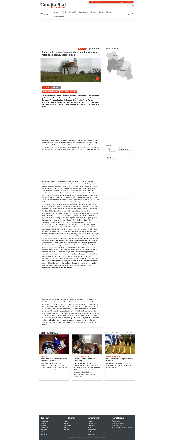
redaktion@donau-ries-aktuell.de (122, 427)
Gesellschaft (83, 12)
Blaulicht (93, 12)
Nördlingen (44, 427)
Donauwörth (44, 421)
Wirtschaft (72, 12)
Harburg (43, 423)
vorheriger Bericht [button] (113, 332)
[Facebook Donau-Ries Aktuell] (130, 5)
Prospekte (121, 2)
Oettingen (44, 430)
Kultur (101, 12)
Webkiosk (92, 2)
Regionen (55, 12)
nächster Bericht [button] (127, 332)
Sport (66, 421)
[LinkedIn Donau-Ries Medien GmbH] (132, 5)
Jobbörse (99, 2)
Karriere (90, 421)
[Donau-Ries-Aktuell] (53, 5)
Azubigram (115, 2)
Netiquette (91, 432)
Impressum (91, 423)
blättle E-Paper (110, 158)
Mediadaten (128, 2)
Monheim (43, 425)
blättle (108, 12)
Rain (42, 432)
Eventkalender (107, 2)
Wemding (44, 434)
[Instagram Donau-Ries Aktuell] (128, 5)
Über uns (91, 434)
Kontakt (90, 427)
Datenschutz (92, 425)
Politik (64, 12)
